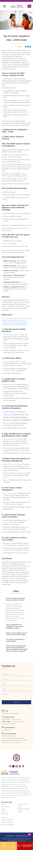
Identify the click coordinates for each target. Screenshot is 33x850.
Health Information (7, 822)
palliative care (23, 112)
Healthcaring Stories (7, 820)
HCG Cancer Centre (10, 493)
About (3, 804)
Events (3, 811)
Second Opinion (13, 846)
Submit (16, 702)
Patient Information (24, 809)
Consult (12, 578)
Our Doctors (5, 806)
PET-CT (22, 282)
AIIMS (5, 361)
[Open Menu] (4, 6)
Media (19, 806)
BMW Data (4, 813)
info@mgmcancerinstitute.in (11, 713)
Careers (20, 811)
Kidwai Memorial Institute (11, 464)
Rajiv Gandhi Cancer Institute (13, 439)
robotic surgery (24, 100)
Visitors (3, 809)
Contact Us (4, 817)
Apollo (13, 384)
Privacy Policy (10, 835)
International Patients (7, 824)
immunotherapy (8, 263)
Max (9, 543)
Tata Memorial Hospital (10, 334)
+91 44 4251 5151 (6, 730)
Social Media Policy (22, 835)
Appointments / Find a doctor (4, 847)
